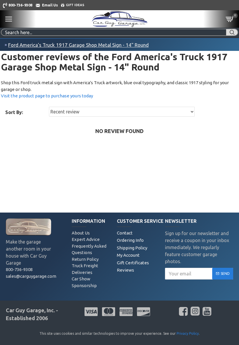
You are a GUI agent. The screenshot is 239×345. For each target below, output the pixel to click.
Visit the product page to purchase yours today (47, 95)
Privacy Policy (188, 333)
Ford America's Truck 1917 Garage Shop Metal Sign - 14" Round (78, 45)
